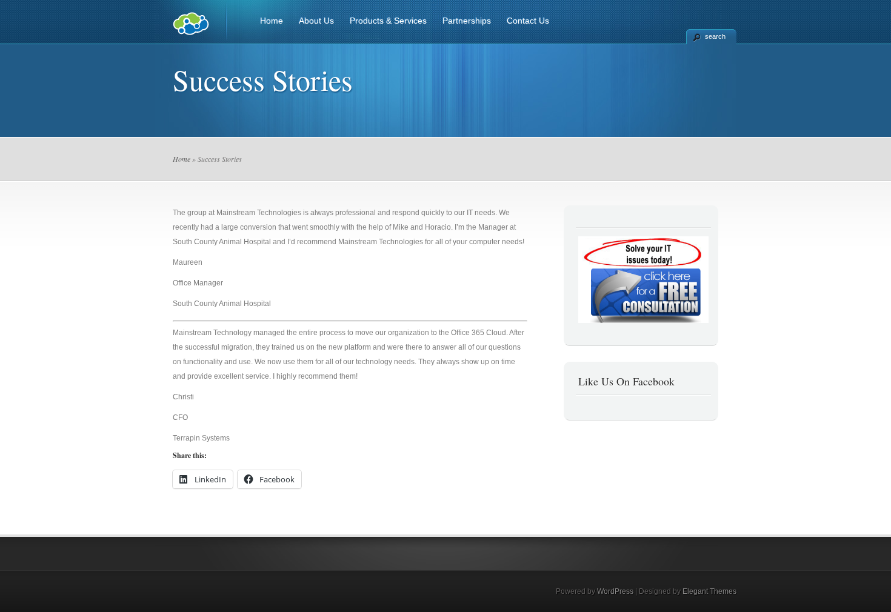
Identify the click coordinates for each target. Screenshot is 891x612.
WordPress (615, 591)
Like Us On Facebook (626, 381)
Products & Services (388, 20)
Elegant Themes (709, 591)
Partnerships (466, 20)
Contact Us (528, 20)
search (715, 36)
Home (271, 20)
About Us (316, 20)
